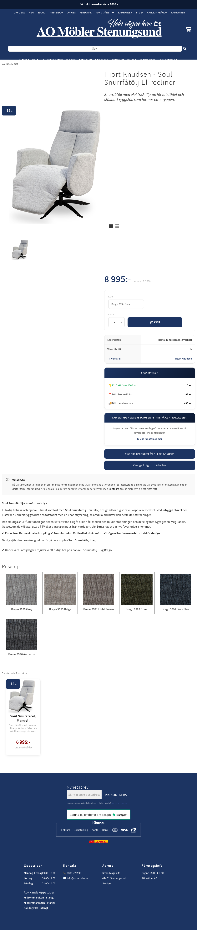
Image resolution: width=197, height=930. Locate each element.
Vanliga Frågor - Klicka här (149, 465)
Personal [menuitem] (85, 12)
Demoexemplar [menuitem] (168, 59)
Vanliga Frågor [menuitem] (157, 12)
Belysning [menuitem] (101, 59)
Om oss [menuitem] (71, 12)
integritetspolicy (119, 803)
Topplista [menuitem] (18, 12)
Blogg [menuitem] (42, 12)
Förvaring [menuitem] (85, 59)
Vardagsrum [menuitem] (55, 59)
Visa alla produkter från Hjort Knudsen (149, 454)
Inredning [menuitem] (117, 59)
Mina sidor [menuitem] (56, 12)
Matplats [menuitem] (38, 59)
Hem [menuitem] (31, 12)
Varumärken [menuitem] (147, 59)
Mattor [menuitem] (132, 59)
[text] (117, 280)
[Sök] (184, 49)
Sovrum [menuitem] (71, 59)
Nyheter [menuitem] (23, 59)
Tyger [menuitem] (139, 12)
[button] (188, 29)
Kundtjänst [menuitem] (103, 12)
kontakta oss (116, 489)
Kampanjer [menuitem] (125, 12)
